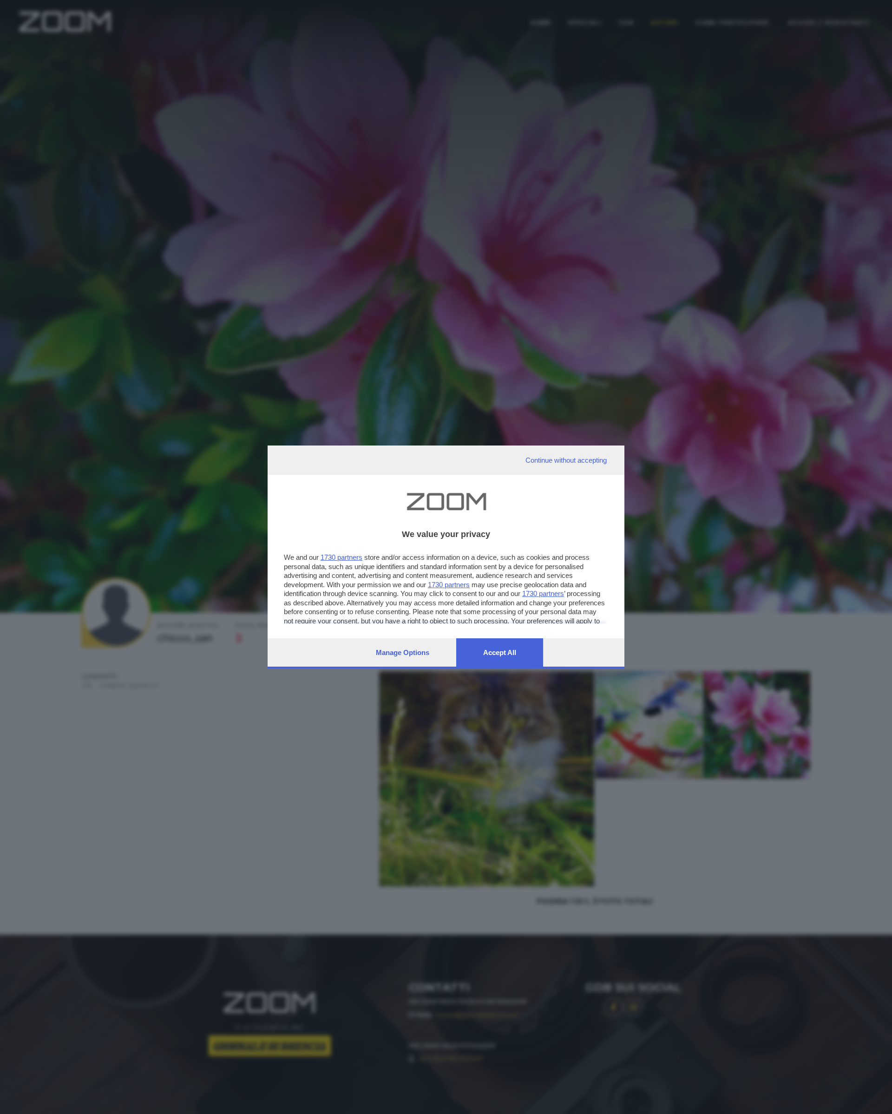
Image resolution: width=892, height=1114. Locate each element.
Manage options (402, 652)
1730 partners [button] (341, 557)
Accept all (499, 652)
